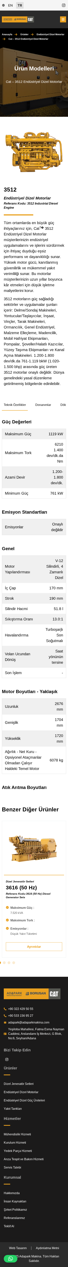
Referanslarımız (14, 1218)
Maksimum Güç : (22, 907)
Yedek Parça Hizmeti (18, 1150)
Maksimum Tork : (22, 920)
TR (20, 5)
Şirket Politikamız (15, 1209)
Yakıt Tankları (13, 1108)
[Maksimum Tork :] (7, 920)
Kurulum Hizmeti (15, 1142)
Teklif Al (9, 1226)
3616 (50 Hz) (21, 887)
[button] (4, 962)
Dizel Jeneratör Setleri (20, 881)
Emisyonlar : (19, 928)
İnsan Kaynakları (15, 1201)
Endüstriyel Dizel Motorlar (50, 34)
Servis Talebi (12, 1167)
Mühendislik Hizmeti (17, 1134)
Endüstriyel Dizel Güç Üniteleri (24, 1100)
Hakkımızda (12, 1193)
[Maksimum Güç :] (7, 907)
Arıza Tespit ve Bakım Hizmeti (24, 1159)
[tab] (15, 405)
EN (10, 5)
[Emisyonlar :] (7, 928)
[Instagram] (64, 5)
